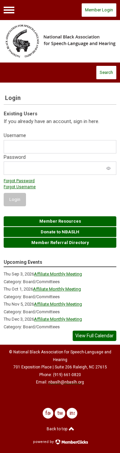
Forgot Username (20, 187)
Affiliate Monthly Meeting (58, 273)
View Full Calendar (94, 335)
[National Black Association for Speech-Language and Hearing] (60, 41)
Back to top (57, 429)
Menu (9, 10)
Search (106, 72)
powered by (44, 442)
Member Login (99, 9)
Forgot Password (19, 181)
